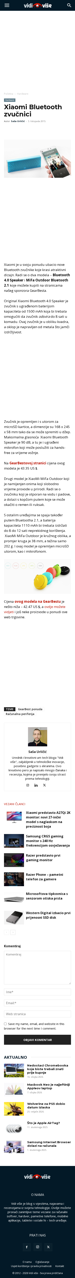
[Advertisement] (37, 50)
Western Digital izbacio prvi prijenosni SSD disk (48, 915)
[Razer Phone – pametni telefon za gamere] (14, 879)
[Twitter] (17, 130)
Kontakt (59, 1266)
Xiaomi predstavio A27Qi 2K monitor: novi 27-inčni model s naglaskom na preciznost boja (48, 819)
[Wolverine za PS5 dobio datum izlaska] (14, 1109)
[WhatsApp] (26, 130)
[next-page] (12, 932)
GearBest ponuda (30, 709)
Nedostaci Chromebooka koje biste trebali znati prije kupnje (47, 1069)
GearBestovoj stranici (28, 463)
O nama (27, 1262)
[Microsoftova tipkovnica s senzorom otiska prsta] (14, 898)
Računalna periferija (20, 714)
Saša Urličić (18, 121)
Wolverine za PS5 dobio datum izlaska (46, 1105)
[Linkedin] (37, 785)
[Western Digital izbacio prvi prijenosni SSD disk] (14, 917)
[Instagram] (29, 785)
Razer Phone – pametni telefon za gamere (44, 876)
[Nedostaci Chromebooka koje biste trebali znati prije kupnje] (14, 1070)
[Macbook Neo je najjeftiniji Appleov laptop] (14, 1090)
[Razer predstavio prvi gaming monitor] (14, 860)
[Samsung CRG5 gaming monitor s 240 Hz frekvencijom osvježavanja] (14, 841)
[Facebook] (8, 130)
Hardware (22, 93)
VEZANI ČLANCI (14, 804)
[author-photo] (37, 746)
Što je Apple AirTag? (43, 1123)
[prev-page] (6, 932)
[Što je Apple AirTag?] (14, 1128)
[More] (36, 130)
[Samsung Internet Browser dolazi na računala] (14, 1147)
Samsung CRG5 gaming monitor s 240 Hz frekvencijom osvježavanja (48, 841)
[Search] (69, 5)
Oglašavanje (42, 1262)
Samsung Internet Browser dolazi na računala (49, 1144)
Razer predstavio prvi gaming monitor (43, 857)
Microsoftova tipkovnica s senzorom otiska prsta (47, 896)
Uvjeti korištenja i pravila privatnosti (31, 1266)
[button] (6, 5)
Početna (8, 93)
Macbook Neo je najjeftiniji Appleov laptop (48, 1086)
